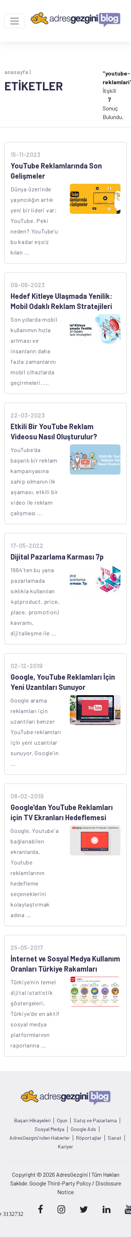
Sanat (115, 1138)
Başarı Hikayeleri (32, 1120)
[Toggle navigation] (14, 21)
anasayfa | (17, 72)
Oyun (62, 1120)
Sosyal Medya (49, 1129)
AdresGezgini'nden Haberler (39, 1138)
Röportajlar (89, 1138)
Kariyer (65, 1146)
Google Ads (83, 1129)
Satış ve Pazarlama (95, 1120)
